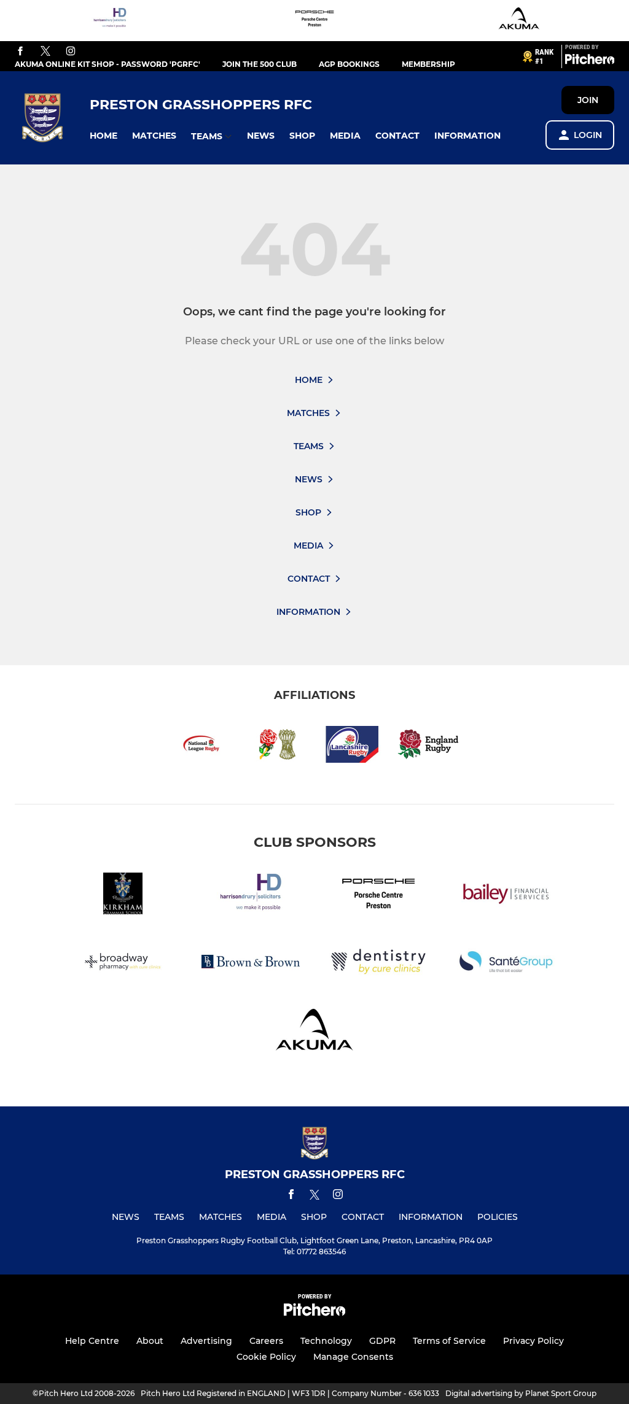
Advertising (206, 1340)
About (149, 1340)
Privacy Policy (533, 1340)
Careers (266, 1340)
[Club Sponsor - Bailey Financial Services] (506, 896)
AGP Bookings (349, 64)
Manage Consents (353, 1356)
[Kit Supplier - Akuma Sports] (519, 20)
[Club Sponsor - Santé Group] (506, 964)
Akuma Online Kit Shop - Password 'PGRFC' (107, 64)
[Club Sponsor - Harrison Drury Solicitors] (110, 20)
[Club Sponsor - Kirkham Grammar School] (123, 896)
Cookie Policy (266, 1356)
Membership (428, 64)
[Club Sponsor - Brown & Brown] (250, 964)
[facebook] (20, 52)
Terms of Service (449, 1340)
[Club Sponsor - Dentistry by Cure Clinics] (378, 964)
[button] (103, 136)
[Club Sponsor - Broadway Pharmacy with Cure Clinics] (123, 964)
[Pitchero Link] (589, 61)
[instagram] (70, 52)
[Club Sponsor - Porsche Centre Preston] (314, 20)
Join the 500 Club (259, 64)
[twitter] (45, 51)
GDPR (382, 1340)
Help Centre (92, 1340)
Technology (326, 1340)
